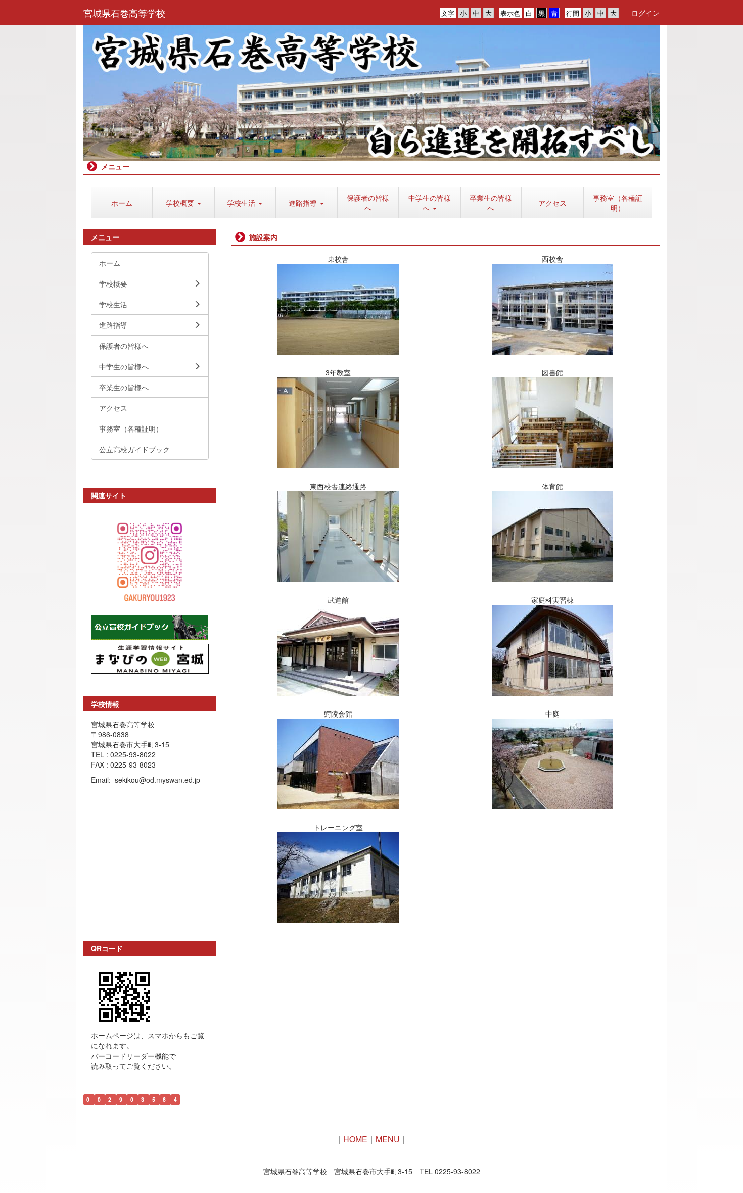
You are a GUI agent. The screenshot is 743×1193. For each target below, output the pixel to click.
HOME (355, 1139)
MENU (388, 1139)
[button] (183, 203)
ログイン (645, 13)
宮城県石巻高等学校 (124, 12)
